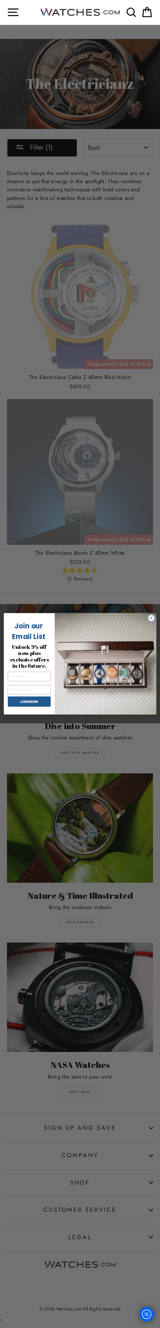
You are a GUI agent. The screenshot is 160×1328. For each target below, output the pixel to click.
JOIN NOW (29, 701)
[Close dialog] (151, 618)
